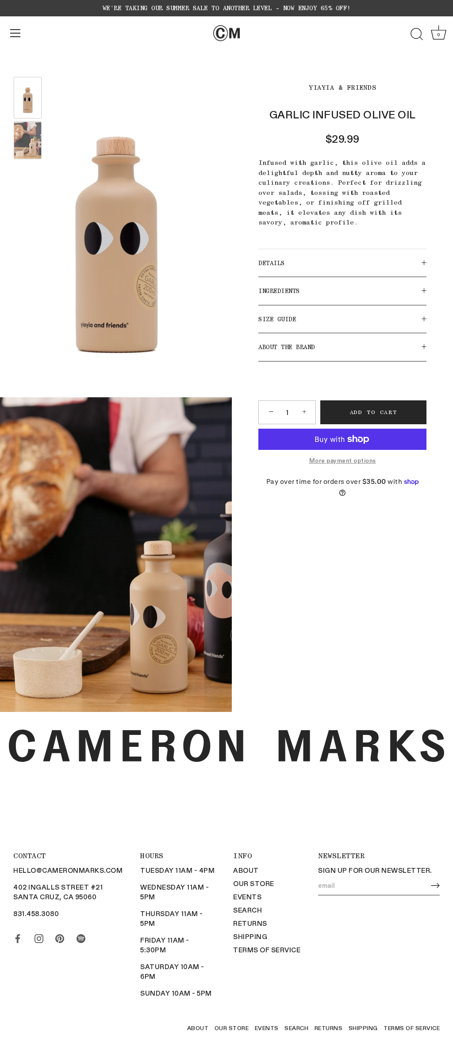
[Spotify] (81, 936)
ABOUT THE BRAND (286, 346)
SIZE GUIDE (277, 319)
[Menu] (15, 33)
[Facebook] (17, 936)
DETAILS (271, 262)
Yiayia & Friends (342, 87)
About (246, 870)
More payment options (342, 460)
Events (247, 896)
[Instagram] (39, 936)
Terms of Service (266, 949)
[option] (27, 98)
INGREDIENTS (279, 290)
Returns (250, 923)
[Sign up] (435, 885)
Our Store (253, 883)
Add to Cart (373, 412)
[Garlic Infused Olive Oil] (28, 97)
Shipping (250, 936)
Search (247, 909)
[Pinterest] (59, 936)
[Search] (416, 34)
